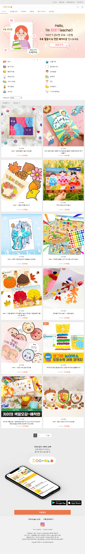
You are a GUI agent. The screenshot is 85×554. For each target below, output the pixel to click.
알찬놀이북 (54, 66)
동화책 (52, 76)
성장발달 (53, 71)
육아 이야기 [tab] (42, 11)
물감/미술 (11, 71)
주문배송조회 (70, 2)
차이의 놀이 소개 (34, 519)
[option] (42, 36)
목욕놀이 (53, 86)
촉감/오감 (11, 76)
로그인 (55, 2)
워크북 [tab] (23, 11)
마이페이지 (80, 2)
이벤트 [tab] (31, 11)
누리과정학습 (54, 91)
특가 (9, 61)
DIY (51, 81)
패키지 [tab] (4, 11)
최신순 (15, 103)
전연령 (5, 103)
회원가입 (61, 2)
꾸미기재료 (11, 81)
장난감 (10, 91)
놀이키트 (11, 66)
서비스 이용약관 (37, 529)
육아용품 (11, 86)
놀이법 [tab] (51, 11)
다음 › (48, 435)
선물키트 (53, 61)
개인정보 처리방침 (47, 529)
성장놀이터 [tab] (14, 11)
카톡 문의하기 (48, 519)
